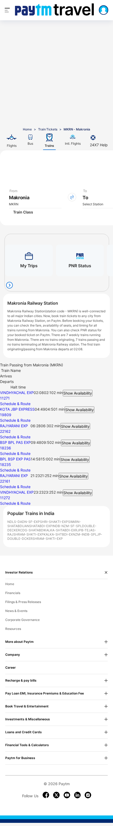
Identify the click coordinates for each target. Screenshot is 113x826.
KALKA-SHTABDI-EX (59, 530)
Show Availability (77, 393)
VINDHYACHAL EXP (17, 392)
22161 (5, 481)
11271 (5, 398)
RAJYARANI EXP (14, 426)
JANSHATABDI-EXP (37, 526)
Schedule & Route (15, 403)
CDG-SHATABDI (32, 530)
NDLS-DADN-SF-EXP (23, 522)
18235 (5, 464)
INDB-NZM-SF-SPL (67, 526)
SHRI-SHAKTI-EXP (54, 522)
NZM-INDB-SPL (85, 534)
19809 (5, 414)
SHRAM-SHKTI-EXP (28, 534)
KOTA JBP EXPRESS (17, 409)
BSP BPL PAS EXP (15, 442)
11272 (5, 497)
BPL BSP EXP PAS (15, 459)
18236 (5, 448)
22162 (5, 431)
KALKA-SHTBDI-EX (58, 534)
